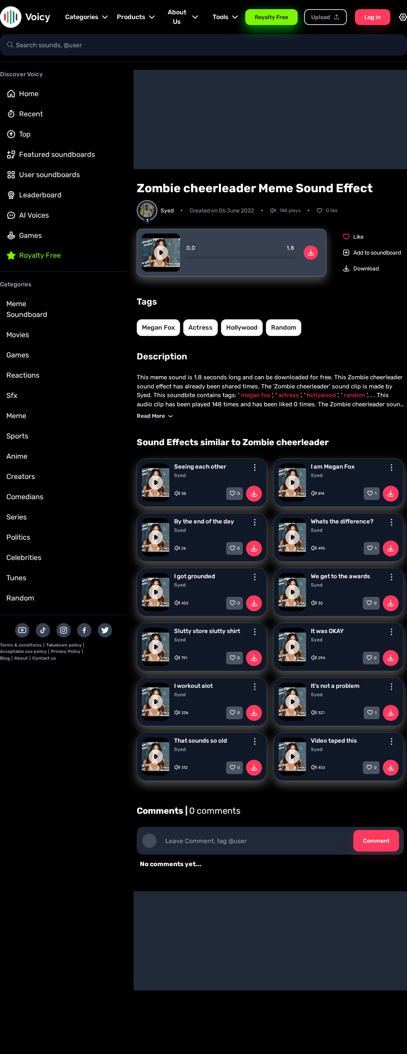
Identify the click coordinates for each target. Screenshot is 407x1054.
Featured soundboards (57, 154)
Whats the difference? (342, 521)
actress (200, 327)
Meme (16, 415)
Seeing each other (200, 466)
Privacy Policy (65, 651)
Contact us (44, 658)
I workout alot (193, 686)
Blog (5, 658)
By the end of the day (204, 521)
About (21, 658)
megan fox (158, 327)
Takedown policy (63, 645)
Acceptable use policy (23, 651)
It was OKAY (327, 631)
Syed (180, 475)
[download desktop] (311, 252)
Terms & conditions (21, 645)
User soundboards (49, 174)
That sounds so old (200, 740)
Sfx (11, 395)
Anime (16, 456)
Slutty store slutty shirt (207, 631)
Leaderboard (40, 195)
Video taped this (334, 740)
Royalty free (40, 255)
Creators (20, 476)
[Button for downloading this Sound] (254, 494)
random (283, 327)
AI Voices (34, 215)
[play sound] (161, 252)
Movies (17, 334)
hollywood (242, 327)
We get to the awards (340, 576)
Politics (18, 537)
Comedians (24, 496)
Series (16, 517)
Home (29, 93)
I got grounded (194, 576)
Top (25, 134)
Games (30, 235)
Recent (31, 114)
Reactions (22, 375)
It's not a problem (335, 686)
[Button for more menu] (255, 467)
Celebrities (23, 557)
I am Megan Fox (333, 466)
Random (20, 598)
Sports (17, 436)
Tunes (16, 577)
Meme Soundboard (26, 309)
